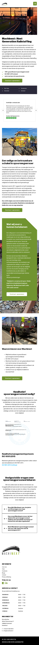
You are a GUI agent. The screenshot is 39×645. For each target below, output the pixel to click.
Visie (3, 569)
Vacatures (24, 88)
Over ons (4, 567)
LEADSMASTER (19, 642)
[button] (19, 3)
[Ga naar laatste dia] (3, 110)
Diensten (6, 90)
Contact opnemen (12, 80)
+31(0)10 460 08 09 (8, 628)
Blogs (3, 573)
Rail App (6, 88)
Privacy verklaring (6, 577)
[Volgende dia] (36, 110)
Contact (23, 90)
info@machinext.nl (8, 630)
